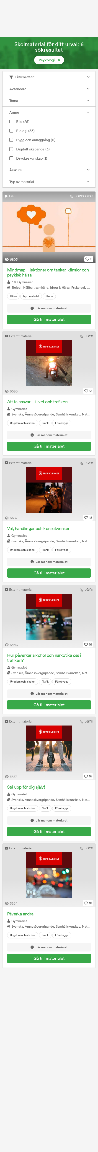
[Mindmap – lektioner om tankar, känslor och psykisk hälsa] (49, 227)
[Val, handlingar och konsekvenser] (49, 489)
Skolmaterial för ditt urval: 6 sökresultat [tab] (49, 46)
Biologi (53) (25, 130)
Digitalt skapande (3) (33, 149)
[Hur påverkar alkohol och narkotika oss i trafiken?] (49, 616)
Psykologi (47, 60)
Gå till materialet (49, 319)
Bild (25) (22, 121)
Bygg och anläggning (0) (35, 140)
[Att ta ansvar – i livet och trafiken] (49, 363)
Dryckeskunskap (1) (31, 158)
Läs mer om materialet (51, 308)
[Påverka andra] (49, 875)
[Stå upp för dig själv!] (49, 748)
